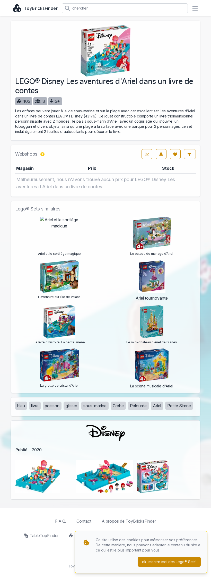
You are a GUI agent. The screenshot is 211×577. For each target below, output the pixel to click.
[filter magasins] (190, 154)
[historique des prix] (147, 154)
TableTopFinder (44, 535)
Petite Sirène (179, 405)
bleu (21, 405)
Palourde (138, 405)
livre (35, 405)
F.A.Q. (60, 521)
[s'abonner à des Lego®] (161, 154)
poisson (52, 405)
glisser (71, 405)
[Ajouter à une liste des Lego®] (175, 154)
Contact (83, 521)
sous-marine (95, 405)
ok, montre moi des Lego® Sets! (169, 561)
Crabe (118, 405)
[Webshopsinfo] (42, 154)
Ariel (157, 405)
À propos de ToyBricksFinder (129, 521)
